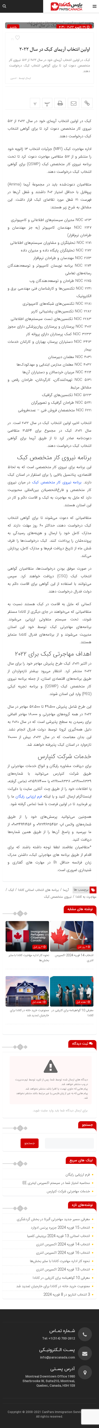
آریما (66, 890)
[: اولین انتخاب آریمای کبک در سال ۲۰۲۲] (73, 103)
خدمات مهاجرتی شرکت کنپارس (68, 1191)
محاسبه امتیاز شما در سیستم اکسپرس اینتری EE (56, 1183)
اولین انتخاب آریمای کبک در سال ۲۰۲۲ (54, 49)
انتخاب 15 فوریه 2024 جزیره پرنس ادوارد (60, 1228)
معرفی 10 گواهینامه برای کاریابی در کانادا (61, 1278)
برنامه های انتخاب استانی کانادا (38, 890)
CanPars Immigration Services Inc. (66, 1412)
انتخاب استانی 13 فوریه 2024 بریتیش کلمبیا (58, 1236)
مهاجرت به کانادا (86, 896)
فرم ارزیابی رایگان (28, 796)
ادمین (13, 78)
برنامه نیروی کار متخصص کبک (57, 482)
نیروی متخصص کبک (58, 896)
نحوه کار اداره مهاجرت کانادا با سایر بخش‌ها (60, 1261)
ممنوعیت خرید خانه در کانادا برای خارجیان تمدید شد (29, 1013)
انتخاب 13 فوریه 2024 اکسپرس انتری (63, 1270)
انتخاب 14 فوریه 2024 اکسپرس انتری (63, 1245)
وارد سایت (47, 1110)
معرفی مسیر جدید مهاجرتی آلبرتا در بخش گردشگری (53, 1219)
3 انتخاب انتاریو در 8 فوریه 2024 (66, 1295)
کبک (11, 890)
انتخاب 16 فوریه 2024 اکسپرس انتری (63, 1253)
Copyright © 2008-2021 (25, 1412)
